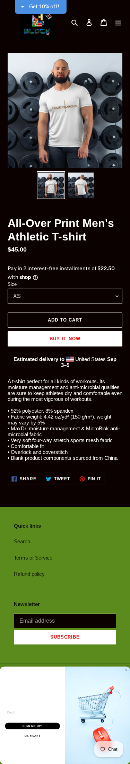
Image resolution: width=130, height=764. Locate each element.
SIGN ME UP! (33, 726)
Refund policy (29, 574)
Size (12, 284)
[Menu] (118, 22)
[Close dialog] (126, 670)
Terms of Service (33, 558)
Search (22, 541)
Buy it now (65, 338)
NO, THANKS (33, 736)
